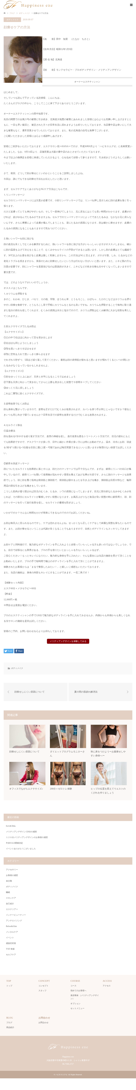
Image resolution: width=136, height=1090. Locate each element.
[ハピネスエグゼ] (28, 5)
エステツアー (12, 909)
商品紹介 (10, 1027)
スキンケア (11, 898)
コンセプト (43, 986)
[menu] (131, 5)
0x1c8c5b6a (10, 826)
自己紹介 (10, 903)
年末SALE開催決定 (14, 843)
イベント (10, 937)
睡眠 (8, 892)
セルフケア (11, 954)
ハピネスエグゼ (61, 1075)
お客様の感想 (12, 875)
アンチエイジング (14, 920)
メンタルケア (12, 932)
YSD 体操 (10, 949)
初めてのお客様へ (78, 990)
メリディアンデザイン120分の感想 (21, 831)
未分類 (9, 881)
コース (73, 986)
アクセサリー (12, 869)
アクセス (107, 986)
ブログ (9, 1022)
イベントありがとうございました (21, 848)
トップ (9, 986)
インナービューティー (16, 915)
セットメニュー (77, 1008)
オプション (75, 1003)
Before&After (11, 926)
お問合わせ (43, 1022)
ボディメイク (12, 19)
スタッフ (42, 990)
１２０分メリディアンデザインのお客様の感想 (27, 837)
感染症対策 (11, 943)
